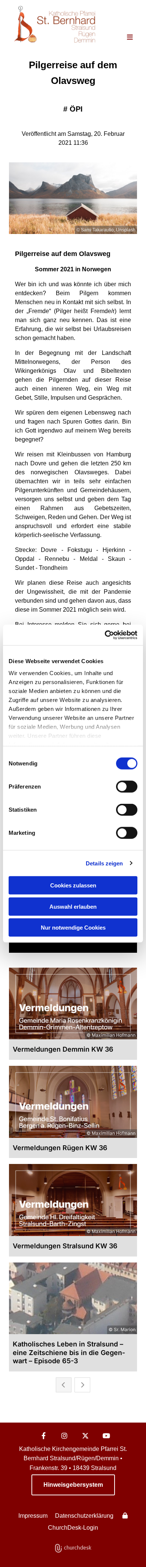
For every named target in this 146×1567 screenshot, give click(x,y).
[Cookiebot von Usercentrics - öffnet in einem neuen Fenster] (105, 635)
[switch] (126, 787)
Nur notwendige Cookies (73, 927)
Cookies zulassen (73, 885)
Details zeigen (104, 863)
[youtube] (106, 1436)
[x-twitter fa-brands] (85, 1436)
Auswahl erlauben (73, 906)
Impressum (33, 1516)
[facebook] (43, 1436)
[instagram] (64, 1436)
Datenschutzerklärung (84, 1516)
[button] (125, 38)
